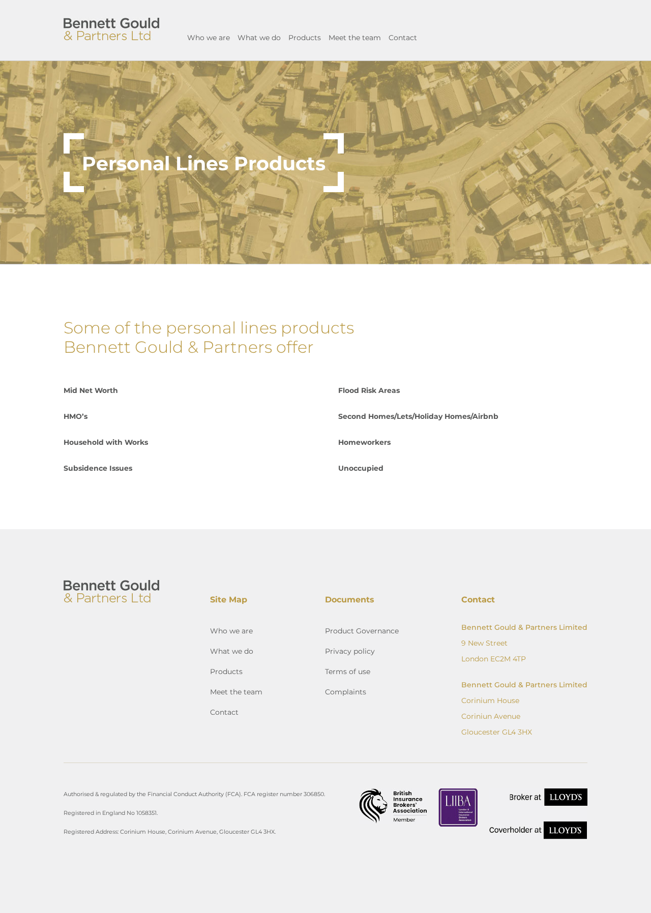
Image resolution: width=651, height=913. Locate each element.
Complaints (345, 691)
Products (304, 37)
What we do (259, 37)
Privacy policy (350, 651)
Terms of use (347, 671)
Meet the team (355, 37)
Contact (403, 37)
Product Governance (362, 630)
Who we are (208, 37)
